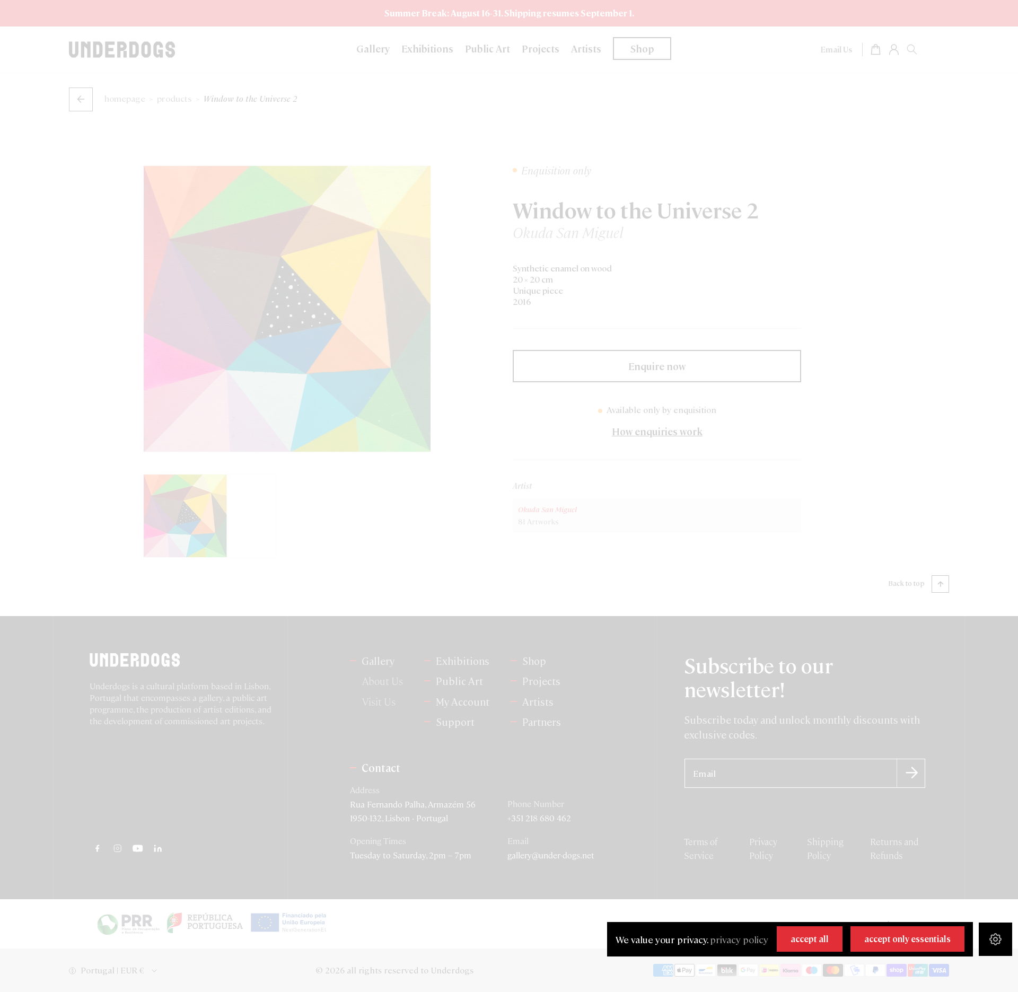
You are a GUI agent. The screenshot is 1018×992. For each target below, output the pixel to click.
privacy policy (739, 939)
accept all (810, 938)
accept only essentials (907, 938)
